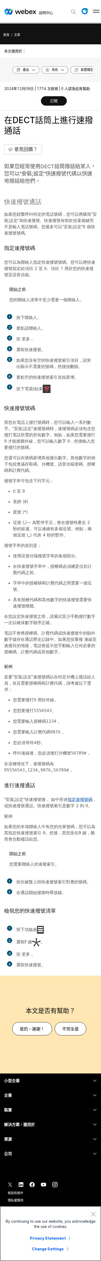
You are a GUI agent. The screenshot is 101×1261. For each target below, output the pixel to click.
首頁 (6, 35)
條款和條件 (15, 1193)
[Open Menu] (96, 11)
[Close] (93, 1214)
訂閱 (53, 101)
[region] (50, 1233)
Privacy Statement (48, 1238)
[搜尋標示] (73, 12)
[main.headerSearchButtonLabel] (73, 10)
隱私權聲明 (15, 1200)
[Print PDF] (36, 101)
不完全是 (70, 1028)
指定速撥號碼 (80, 799)
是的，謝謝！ (32, 1028)
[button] (84, 11)
